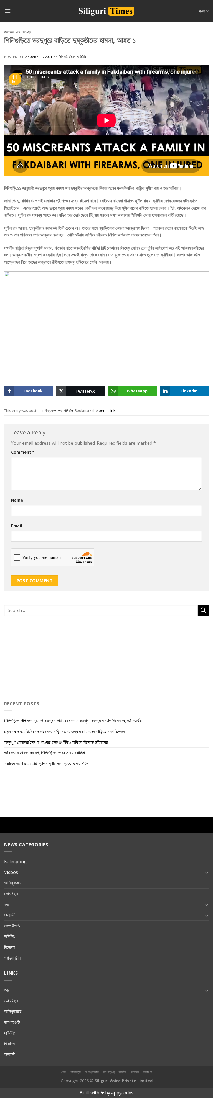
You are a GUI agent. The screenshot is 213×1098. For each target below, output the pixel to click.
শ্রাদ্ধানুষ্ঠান (12, 958)
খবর (18, 32)
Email (16, 525)
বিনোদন (9, 947)
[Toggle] (206, 872)
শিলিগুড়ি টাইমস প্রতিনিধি (72, 57)
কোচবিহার (11, 894)
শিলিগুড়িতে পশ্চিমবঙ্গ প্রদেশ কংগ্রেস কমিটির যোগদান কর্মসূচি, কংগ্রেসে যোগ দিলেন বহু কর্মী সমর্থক (73, 721)
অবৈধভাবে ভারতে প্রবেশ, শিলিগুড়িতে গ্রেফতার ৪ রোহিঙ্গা (44, 753)
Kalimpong (15, 861)
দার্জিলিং (9, 936)
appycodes (122, 1093)
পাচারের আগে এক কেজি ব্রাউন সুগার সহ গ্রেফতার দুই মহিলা (46, 763)
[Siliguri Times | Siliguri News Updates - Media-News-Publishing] (106, 11)
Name (17, 500)
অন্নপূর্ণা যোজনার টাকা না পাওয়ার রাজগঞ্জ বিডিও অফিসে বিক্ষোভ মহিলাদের (56, 742)
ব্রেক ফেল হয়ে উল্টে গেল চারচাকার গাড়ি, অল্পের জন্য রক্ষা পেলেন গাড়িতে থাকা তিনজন (64, 731)
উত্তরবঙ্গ (9, 32)
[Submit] (203, 610)
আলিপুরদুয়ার (12, 883)
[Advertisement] (38, 657)
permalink (107, 410)
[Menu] (7, 11)
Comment (22, 452)
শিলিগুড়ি (26, 32)
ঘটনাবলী (9, 915)
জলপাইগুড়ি (12, 926)
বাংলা (202, 11)
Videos (11, 872)
